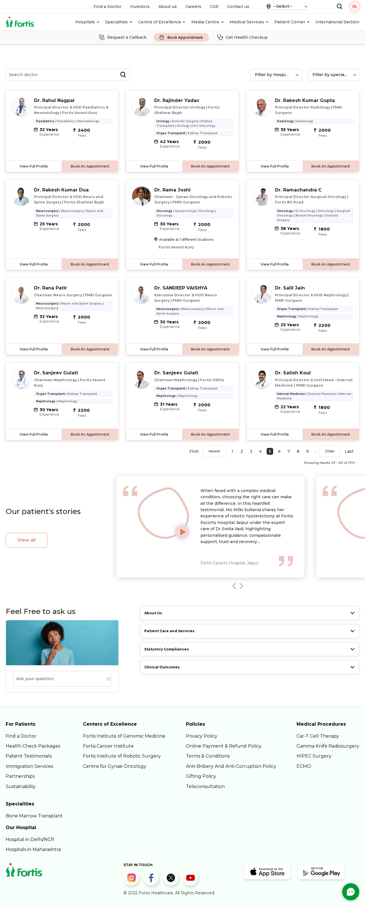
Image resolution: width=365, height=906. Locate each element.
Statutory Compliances (166, 649)
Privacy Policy (201, 736)
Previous (234, 586)
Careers (193, 6)
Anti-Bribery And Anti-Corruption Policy (231, 766)
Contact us (238, 6)
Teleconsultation (205, 786)
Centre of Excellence (159, 22)
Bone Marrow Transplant (34, 816)
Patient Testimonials (29, 756)
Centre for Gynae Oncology (114, 766)
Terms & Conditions (208, 756)
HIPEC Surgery (314, 756)
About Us (153, 613)
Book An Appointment (90, 166)
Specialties (116, 22)
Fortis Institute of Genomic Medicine (124, 736)
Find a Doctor (107, 6)
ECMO (304, 766)
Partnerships (20, 776)
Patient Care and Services (169, 631)
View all (26, 540)
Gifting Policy (201, 776)
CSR (214, 6)
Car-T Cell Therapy (318, 736)
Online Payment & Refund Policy (223, 746)
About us (167, 6)
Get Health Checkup (247, 37)
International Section (337, 22)
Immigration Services (29, 766)
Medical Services (247, 22)
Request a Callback (127, 37)
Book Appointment (185, 37)
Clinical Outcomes (162, 667)
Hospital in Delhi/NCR (30, 839)
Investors (140, 6)
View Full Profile (34, 166)
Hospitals (85, 22)
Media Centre (205, 22)
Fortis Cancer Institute (108, 746)
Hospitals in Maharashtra (33, 849)
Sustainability (21, 786)
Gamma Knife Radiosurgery (328, 746)
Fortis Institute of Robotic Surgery (122, 756)
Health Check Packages (33, 746)
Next (241, 586)
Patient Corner (289, 22)
